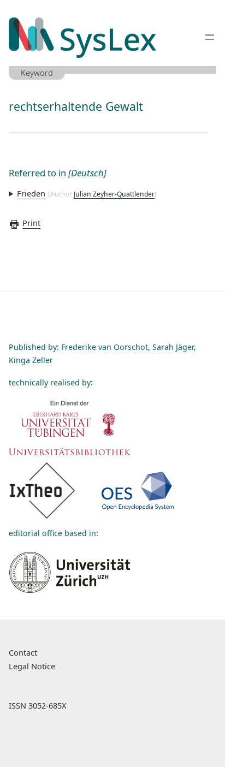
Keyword (37, 72)
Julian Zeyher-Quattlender (114, 194)
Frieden (31, 193)
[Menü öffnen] (209, 37)
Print (31, 222)
